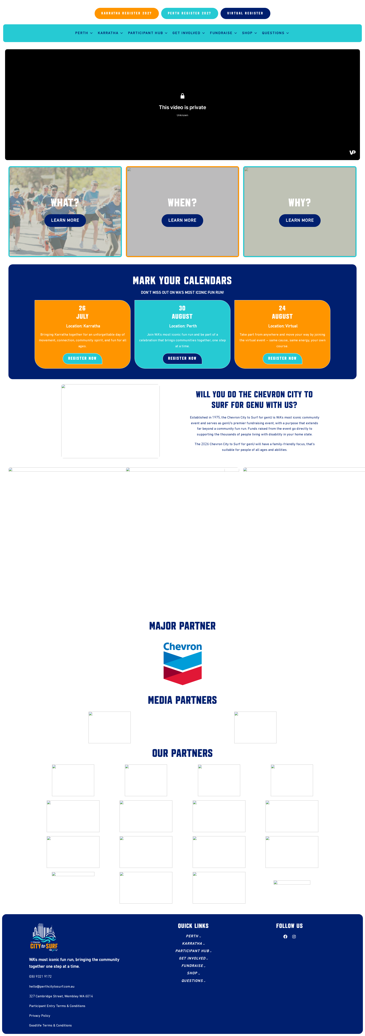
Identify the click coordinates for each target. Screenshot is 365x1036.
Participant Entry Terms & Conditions (57, 1006)
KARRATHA (108, 33)
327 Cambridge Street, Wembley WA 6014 (61, 996)
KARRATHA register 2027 (126, 13)
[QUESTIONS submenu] (205, 981)
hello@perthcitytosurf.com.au (52, 986)
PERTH (81, 33)
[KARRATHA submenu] (204, 944)
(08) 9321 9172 (40, 976)
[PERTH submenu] (200, 937)
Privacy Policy (39, 1016)
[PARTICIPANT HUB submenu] (211, 951)
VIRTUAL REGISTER (245, 13)
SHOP (247, 33)
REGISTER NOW (82, 359)
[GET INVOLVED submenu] (207, 959)
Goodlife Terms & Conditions (50, 1025)
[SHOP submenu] (199, 974)
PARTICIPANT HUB (145, 33)
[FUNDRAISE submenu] (205, 966)
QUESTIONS (273, 33)
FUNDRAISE (221, 33)
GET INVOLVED (186, 33)
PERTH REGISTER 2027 (189, 13)
